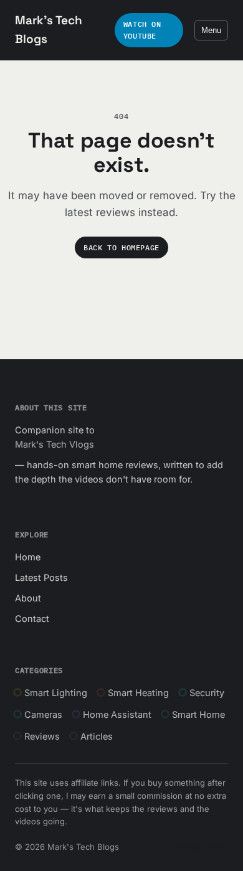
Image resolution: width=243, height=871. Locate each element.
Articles (96, 736)
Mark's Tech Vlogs (54, 444)
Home (27, 557)
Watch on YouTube (142, 29)
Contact (32, 618)
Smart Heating (138, 692)
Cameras (43, 714)
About (28, 598)
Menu (211, 30)
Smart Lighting (55, 692)
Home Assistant (117, 714)
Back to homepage (121, 247)
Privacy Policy (202, 847)
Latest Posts (41, 577)
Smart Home (198, 714)
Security (206, 692)
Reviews (42, 736)
